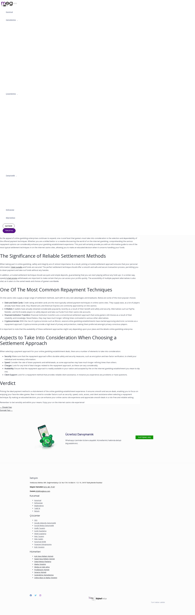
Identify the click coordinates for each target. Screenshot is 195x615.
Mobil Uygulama (40, 534)
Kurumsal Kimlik (40, 542)
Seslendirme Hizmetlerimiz (44, 575)
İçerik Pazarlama (40, 531)
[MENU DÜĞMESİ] (19, 25)
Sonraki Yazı (6, 410)
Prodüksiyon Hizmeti (41, 570)
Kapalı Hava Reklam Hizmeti (44, 559)
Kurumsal (9, 12)
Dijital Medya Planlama (42, 561)
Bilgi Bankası (10, 218)
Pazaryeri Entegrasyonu (43, 544)
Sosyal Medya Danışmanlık (44, 525)
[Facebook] (31, 595)
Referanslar (10, 210)
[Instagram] (40, 595)
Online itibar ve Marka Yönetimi (45, 578)
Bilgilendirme (39, 506)
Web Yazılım (38, 539)
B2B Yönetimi (39, 547)
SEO (35, 520)
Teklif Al (37, 508)
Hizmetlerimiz (11, 20)
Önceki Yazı (6, 407)
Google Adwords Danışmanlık (45, 523)
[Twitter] (36, 595)
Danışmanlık (10, 175)
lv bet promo (11, 278)
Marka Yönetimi (40, 564)
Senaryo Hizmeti (40, 572)
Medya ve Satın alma (42, 567)
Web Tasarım (39, 536)
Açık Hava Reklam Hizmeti (43, 556)
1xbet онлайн (16, 267)
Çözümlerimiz (11, 94)
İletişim (36, 511)
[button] (144, 437)
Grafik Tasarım (39, 528)
